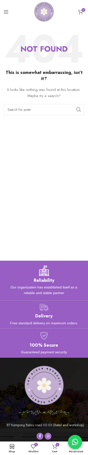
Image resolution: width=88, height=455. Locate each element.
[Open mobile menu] (6, 12)
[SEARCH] (78, 109)
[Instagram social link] (48, 436)
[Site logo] (44, 11)
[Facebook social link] (40, 436)
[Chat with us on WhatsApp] (75, 442)
